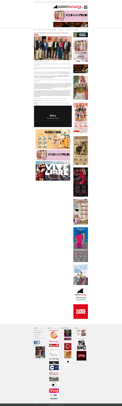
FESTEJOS (44, 29)
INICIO (35, 29)
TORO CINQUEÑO (75, 29)
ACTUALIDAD (39, 29)
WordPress (54, 404)
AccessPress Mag (60, 404)
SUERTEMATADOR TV (61, 29)
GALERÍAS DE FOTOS (69, 29)
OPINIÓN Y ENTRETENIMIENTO (52, 29)
